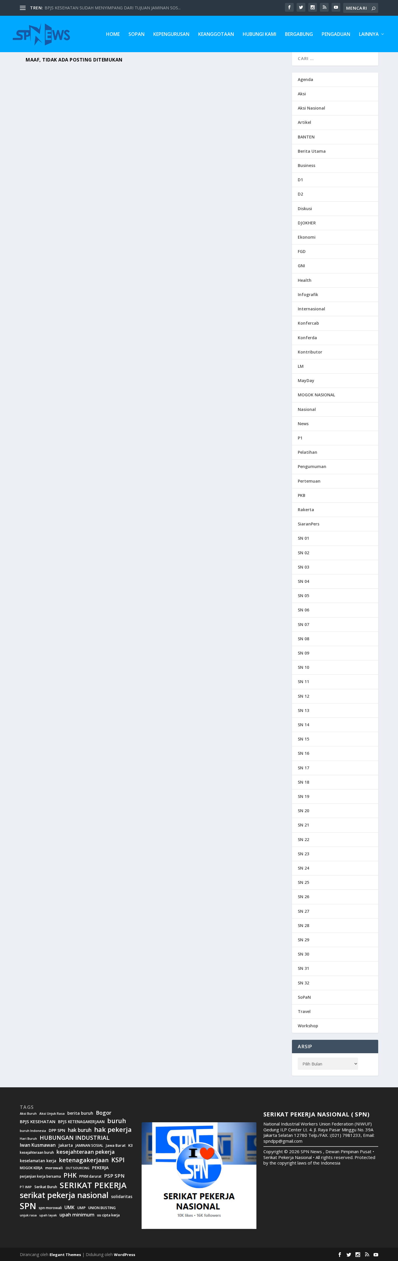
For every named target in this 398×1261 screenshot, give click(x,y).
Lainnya (369, 34)
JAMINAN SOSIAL (89, 1145)
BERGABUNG (299, 34)
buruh (116, 1121)
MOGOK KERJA (31, 1168)
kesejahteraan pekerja (86, 1152)
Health (304, 280)
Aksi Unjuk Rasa (52, 1113)
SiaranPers (308, 524)
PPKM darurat (90, 1176)
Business (306, 165)
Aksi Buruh (28, 1113)
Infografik (308, 294)
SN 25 (303, 882)
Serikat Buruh (45, 1187)
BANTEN (306, 137)
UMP (81, 1207)
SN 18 (303, 782)
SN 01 (303, 538)
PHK (70, 1175)
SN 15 (303, 739)
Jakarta (65, 1145)
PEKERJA (100, 1167)
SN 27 (303, 911)
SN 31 (303, 968)
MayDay (306, 380)
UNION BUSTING (102, 1208)
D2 (300, 194)
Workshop (308, 1025)
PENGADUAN (336, 34)
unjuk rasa (28, 1215)
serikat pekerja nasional (64, 1195)
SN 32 (303, 983)
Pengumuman (312, 466)
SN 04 (303, 581)
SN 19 (303, 796)
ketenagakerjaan (84, 1160)
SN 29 (303, 939)
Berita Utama (312, 151)
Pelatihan (307, 452)
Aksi (302, 93)
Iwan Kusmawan (38, 1145)
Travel (304, 1011)
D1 (300, 179)
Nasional (307, 409)
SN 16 (303, 753)
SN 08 (303, 638)
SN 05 (303, 595)
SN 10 (303, 667)
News (303, 423)
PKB (301, 495)
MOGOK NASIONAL (316, 395)
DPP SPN (57, 1130)
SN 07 (303, 624)
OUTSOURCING (77, 1168)
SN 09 (303, 653)
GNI (301, 265)
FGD (302, 251)
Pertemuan (309, 481)
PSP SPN (114, 1176)
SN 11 (303, 681)
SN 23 (303, 854)
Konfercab (308, 323)
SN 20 (303, 810)
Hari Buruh (28, 1139)
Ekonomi (307, 237)
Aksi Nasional (311, 108)
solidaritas (121, 1196)
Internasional (311, 309)
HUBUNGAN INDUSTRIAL (75, 1138)
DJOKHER (307, 223)
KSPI (118, 1160)
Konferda (307, 337)
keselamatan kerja (38, 1160)
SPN (28, 1205)
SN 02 (303, 552)
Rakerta (306, 509)
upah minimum (76, 1214)
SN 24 (303, 868)
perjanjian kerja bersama (40, 1176)
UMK (69, 1207)
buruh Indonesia (33, 1131)
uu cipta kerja (108, 1215)
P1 (300, 438)
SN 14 (303, 724)
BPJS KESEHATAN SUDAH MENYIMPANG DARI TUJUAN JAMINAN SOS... (113, 7)
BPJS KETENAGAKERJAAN (81, 1121)
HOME (113, 34)
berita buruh (80, 1113)
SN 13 (303, 710)
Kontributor (310, 352)
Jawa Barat (116, 1145)
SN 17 (303, 768)
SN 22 (303, 839)
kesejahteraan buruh (37, 1152)
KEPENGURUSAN (171, 34)
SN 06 (303, 610)
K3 (130, 1145)
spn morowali (50, 1208)
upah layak (48, 1215)
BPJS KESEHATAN (37, 1121)
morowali (54, 1167)
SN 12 (303, 696)
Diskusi (305, 208)
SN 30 (303, 954)
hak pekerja (113, 1129)
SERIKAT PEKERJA (93, 1185)
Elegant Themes (65, 1254)
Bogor (103, 1112)
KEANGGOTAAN (216, 34)
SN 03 (303, 567)
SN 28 (303, 925)
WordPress (124, 1254)
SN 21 (303, 825)
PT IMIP (26, 1187)
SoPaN (136, 34)
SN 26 (303, 896)
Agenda (305, 79)
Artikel (304, 122)
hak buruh (79, 1130)
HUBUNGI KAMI (259, 34)
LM (301, 366)
